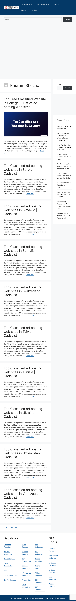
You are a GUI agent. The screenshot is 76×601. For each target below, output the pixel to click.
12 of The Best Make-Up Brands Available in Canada (64, 147)
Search (67, 20)
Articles (34, 10)
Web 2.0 (7, 571)
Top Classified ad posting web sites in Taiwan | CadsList (23, 331)
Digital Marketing (41, 4)
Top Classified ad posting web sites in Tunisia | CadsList (23, 372)
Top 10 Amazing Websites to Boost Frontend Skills (63, 215)
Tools (55, 4)
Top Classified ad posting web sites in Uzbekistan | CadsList (23, 453)
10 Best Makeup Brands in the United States (64, 157)
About (51, 598)
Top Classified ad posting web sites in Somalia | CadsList (23, 250)
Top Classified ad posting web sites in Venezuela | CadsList (23, 493)
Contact (62, 598)
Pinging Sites (26, 580)
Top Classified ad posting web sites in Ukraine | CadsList (23, 412)
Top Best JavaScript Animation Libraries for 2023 (64, 194)
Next (17, 527)
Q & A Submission (10, 580)
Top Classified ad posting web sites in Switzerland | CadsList (23, 291)
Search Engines (9, 559)
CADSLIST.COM (42, 598)
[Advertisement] (38, 37)
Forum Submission (10, 575)
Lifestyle (23, 10)
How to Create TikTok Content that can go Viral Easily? (64, 175)
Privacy (56, 598)
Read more (30, 194)
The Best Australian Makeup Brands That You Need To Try (64, 166)
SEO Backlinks (25, 4)
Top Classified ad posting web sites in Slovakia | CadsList (23, 210)
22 (12, 527)
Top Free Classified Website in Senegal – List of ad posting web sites (25, 103)
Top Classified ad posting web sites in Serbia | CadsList (23, 169)
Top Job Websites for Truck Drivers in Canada (64, 185)
